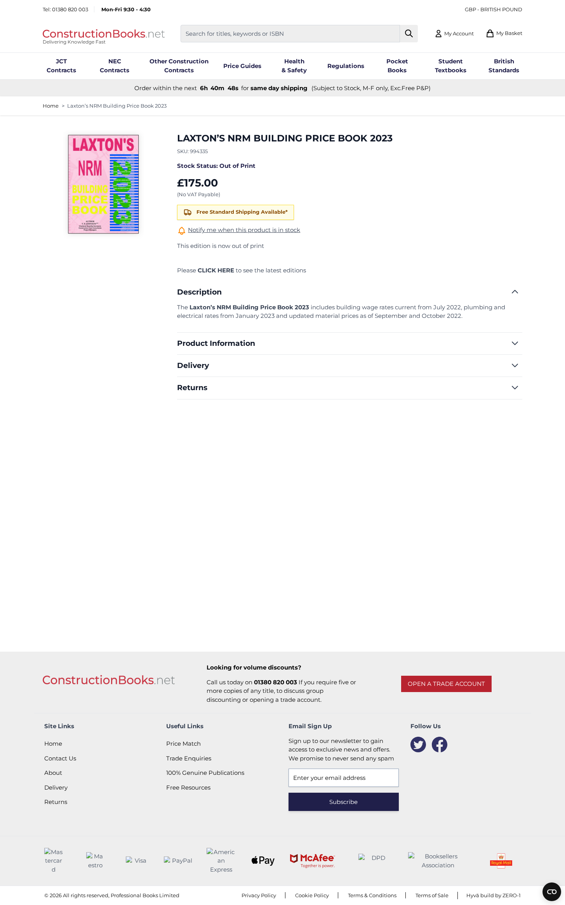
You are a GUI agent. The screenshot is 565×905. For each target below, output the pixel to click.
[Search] (409, 33)
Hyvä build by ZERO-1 (493, 895)
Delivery (56, 787)
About (53, 772)
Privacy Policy (259, 895)
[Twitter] (418, 744)
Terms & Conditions (372, 895)
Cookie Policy (312, 895)
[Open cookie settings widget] (551, 891)
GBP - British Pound (493, 9)
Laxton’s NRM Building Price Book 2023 (117, 106)
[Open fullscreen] (103, 184)
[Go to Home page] (104, 33)
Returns (55, 802)
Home (51, 106)
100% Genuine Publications (205, 772)
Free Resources (188, 787)
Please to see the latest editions (241, 270)
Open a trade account (446, 683)
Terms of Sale (432, 895)
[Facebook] (439, 744)
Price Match (183, 743)
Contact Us (60, 758)
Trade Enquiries (188, 758)
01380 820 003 (70, 9)
